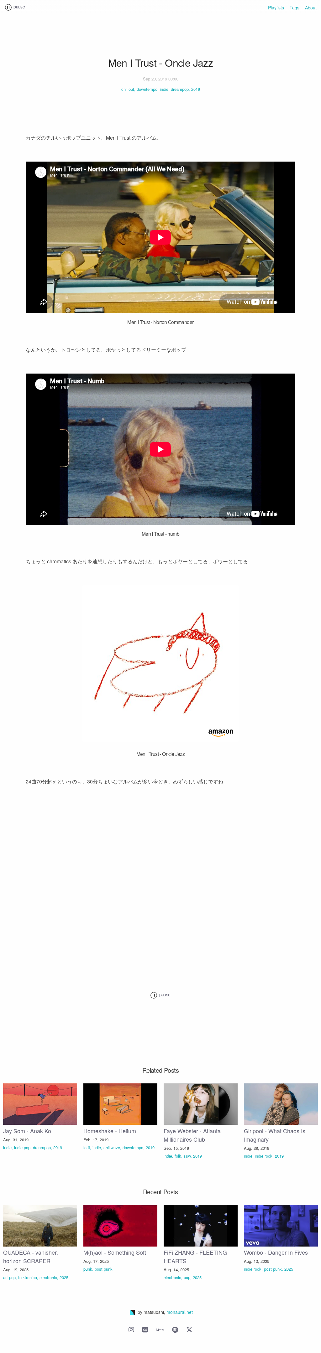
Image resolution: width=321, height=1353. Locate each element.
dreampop (180, 89)
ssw (187, 1156)
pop (187, 1277)
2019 (195, 89)
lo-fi (86, 1147)
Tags (294, 7)
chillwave (111, 1147)
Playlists (276, 7)
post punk (104, 1269)
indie (164, 89)
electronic (48, 1277)
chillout (127, 89)
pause (19, 6)
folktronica (27, 1277)
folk (178, 1156)
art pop (9, 1277)
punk (87, 1269)
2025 (64, 1277)
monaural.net (179, 1312)
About (311, 7)
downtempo (147, 89)
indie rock (263, 1156)
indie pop (22, 1147)
